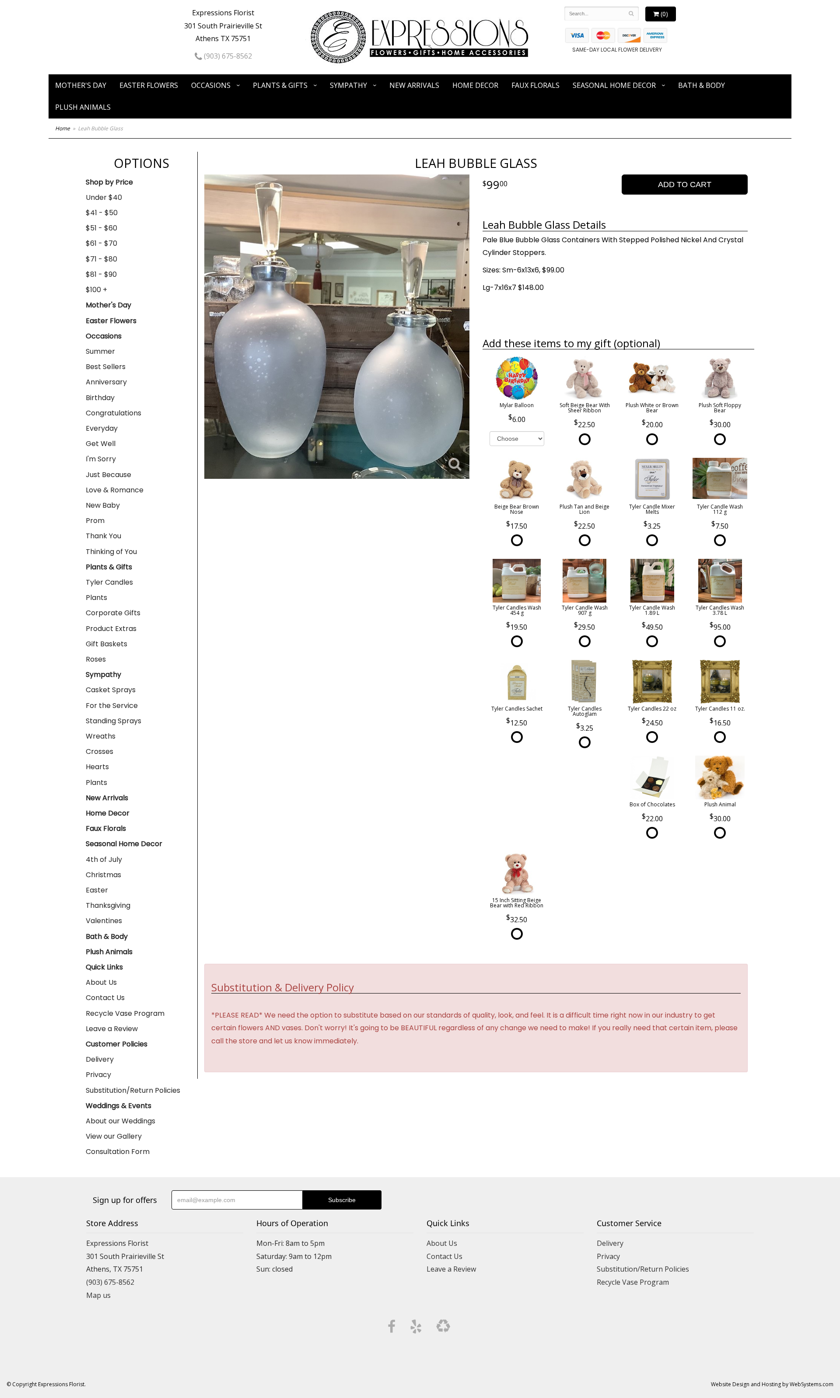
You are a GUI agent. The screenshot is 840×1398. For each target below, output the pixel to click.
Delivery (100, 1059)
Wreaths (101, 736)
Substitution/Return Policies (133, 1090)
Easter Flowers (148, 85)
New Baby (103, 505)
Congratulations (113, 413)
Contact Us (105, 998)
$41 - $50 (102, 213)
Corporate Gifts (113, 613)
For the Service (112, 706)
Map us (98, 1295)
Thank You (103, 536)
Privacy (98, 1075)
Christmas (103, 875)
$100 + (96, 290)
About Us (101, 982)
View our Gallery (114, 1136)
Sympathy (348, 85)
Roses (96, 659)
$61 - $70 (101, 243)
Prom (95, 521)
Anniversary (106, 382)
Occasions (211, 85)
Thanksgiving (108, 905)
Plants (96, 598)
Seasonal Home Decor (614, 85)
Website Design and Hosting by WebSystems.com (772, 1384)
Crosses (99, 751)
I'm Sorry (101, 459)
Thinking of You (111, 552)
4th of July (104, 859)
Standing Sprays (113, 721)
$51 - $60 (101, 228)
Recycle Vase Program (125, 1013)
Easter (97, 890)
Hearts (97, 767)
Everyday (102, 428)
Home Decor (475, 85)
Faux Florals (535, 85)
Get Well (101, 444)
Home (62, 128)
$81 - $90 (101, 274)
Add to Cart (684, 184)
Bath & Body (701, 85)
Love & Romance (115, 490)
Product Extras (111, 629)
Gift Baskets (106, 644)
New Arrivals (414, 85)
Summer (100, 351)
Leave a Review (112, 1029)
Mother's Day (80, 85)
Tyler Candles (109, 582)
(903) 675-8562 (227, 56)
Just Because (108, 475)
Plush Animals (83, 107)
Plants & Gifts (280, 85)
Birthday (100, 398)
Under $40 (104, 197)
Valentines (104, 921)
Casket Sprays (111, 690)
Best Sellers (106, 367)
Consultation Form (118, 1152)
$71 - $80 (101, 259)
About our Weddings (120, 1121)
